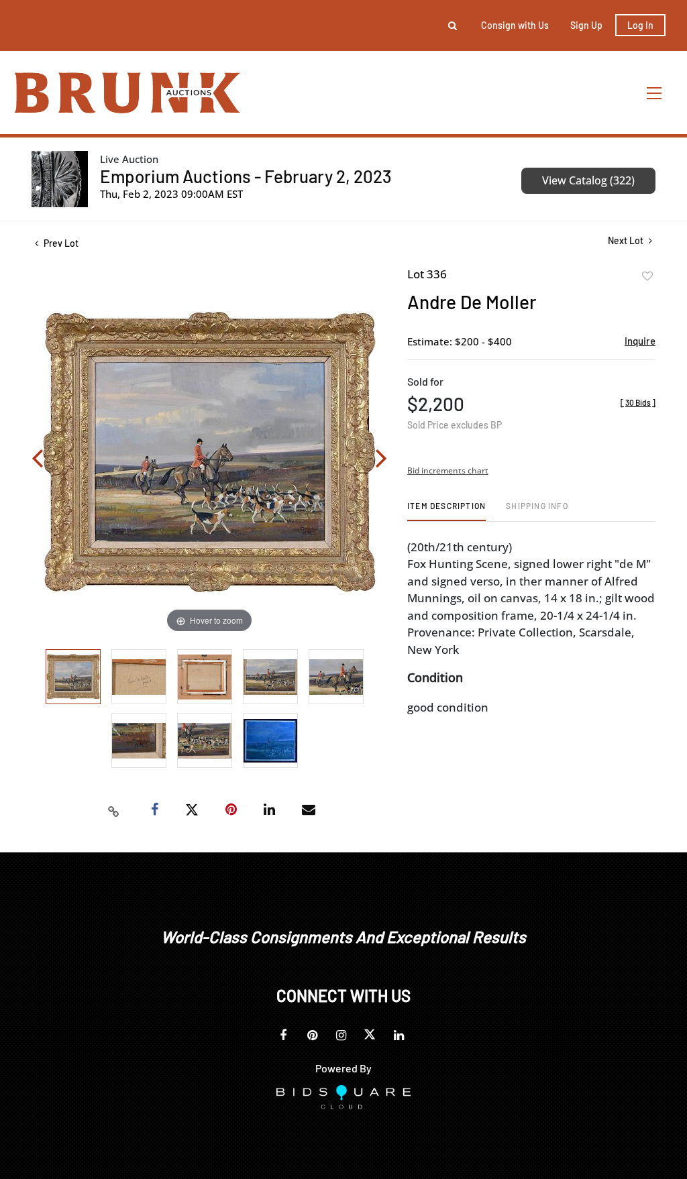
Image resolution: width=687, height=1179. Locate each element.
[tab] (446, 510)
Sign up (586, 25)
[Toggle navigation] (655, 93)
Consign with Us (515, 25)
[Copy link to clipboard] (114, 810)
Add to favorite (647, 276)
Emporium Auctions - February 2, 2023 (246, 176)
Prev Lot (60, 243)
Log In (640, 25)
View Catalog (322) (588, 180)
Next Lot (626, 240)
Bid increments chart (447, 470)
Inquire (640, 341)
